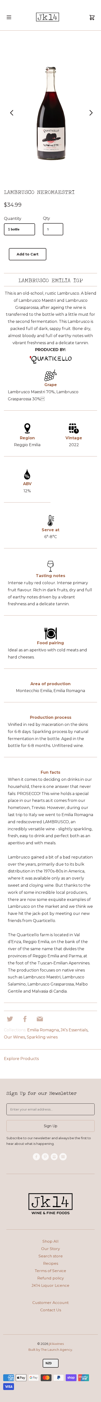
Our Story (50, 1248)
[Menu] (9, 21)
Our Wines (14, 1037)
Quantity (12, 218)
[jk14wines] (47, 18)
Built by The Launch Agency (50, 1349)
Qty (46, 218)
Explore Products (21, 1058)
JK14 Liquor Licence (50, 1285)
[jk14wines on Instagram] (54, 1157)
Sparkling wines (42, 1037)
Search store (50, 1256)
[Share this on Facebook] (25, 1020)
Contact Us (50, 1310)
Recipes (50, 1263)
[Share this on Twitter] (10, 1020)
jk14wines (56, 1344)
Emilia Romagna (43, 1030)
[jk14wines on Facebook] (37, 1157)
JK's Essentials (74, 1030)
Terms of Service (50, 1270)
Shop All (50, 1241)
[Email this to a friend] (40, 1020)
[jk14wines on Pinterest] (46, 1157)
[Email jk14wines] (63, 1157)
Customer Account (50, 1302)
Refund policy (50, 1278)
